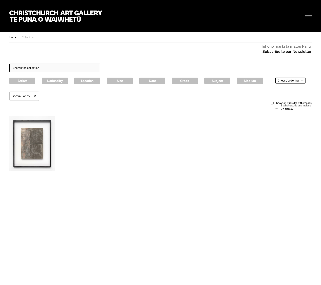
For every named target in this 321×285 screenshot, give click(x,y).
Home (12, 37)
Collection (28, 37)
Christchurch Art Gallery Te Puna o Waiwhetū (55, 16)
